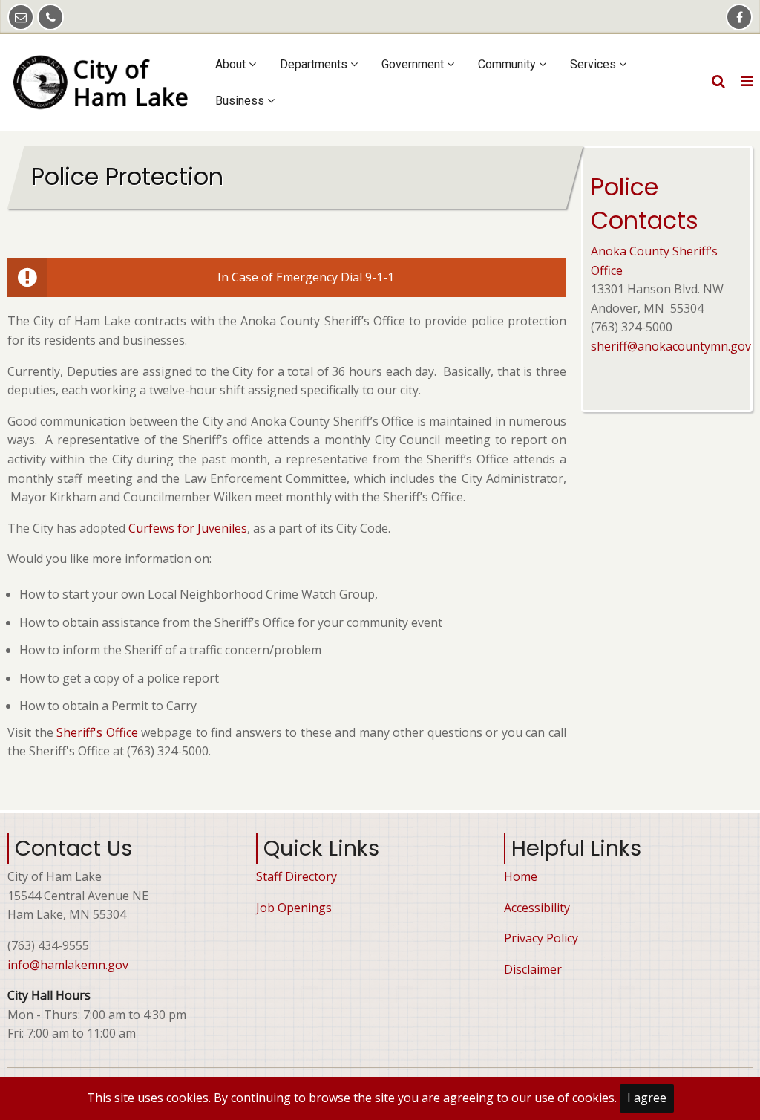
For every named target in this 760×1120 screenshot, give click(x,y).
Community (508, 64)
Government (414, 64)
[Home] (106, 81)
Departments (315, 64)
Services (594, 64)
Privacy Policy (541, 938)
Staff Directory (296, 876)
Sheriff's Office (97, 732)
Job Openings (294, 907)
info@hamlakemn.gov (67, 965)
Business (241, 101)
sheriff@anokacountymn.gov (671, 346)
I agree (646, 1098)
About (232, 64)
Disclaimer (533, 969)
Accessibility (537, 907)
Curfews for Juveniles (187, 528)
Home (520, 876)
